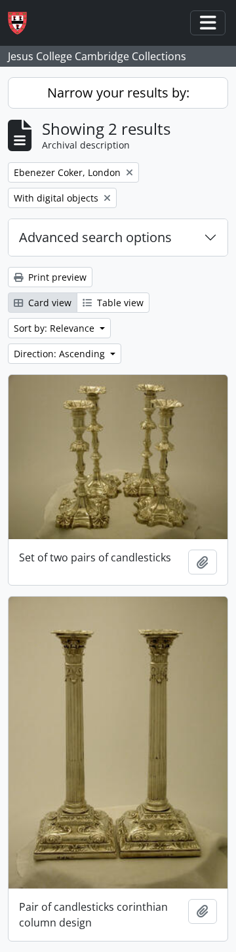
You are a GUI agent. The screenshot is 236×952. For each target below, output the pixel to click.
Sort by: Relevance (55, 328)
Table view (119, 302)
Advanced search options (95, 237)
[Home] (22, 23)
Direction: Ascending (61, 353)
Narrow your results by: (118, 92)
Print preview (56, 277)
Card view (48, 302)
